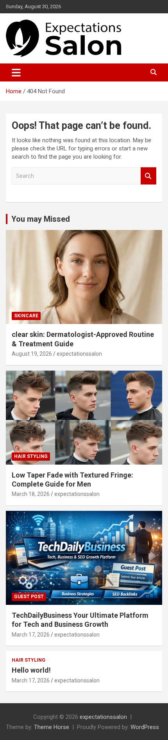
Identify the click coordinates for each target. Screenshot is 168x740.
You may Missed (40, 219)
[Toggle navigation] (16, 72)
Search (148, 176)
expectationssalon (79, 354)
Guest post (29, 596)
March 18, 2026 (31, 494)
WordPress (144, 727)
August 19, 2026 (32, 354)
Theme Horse (51, 727)
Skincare (26, 315)
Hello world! (31, 670)
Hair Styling (31, 456)
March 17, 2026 (31, 634)
